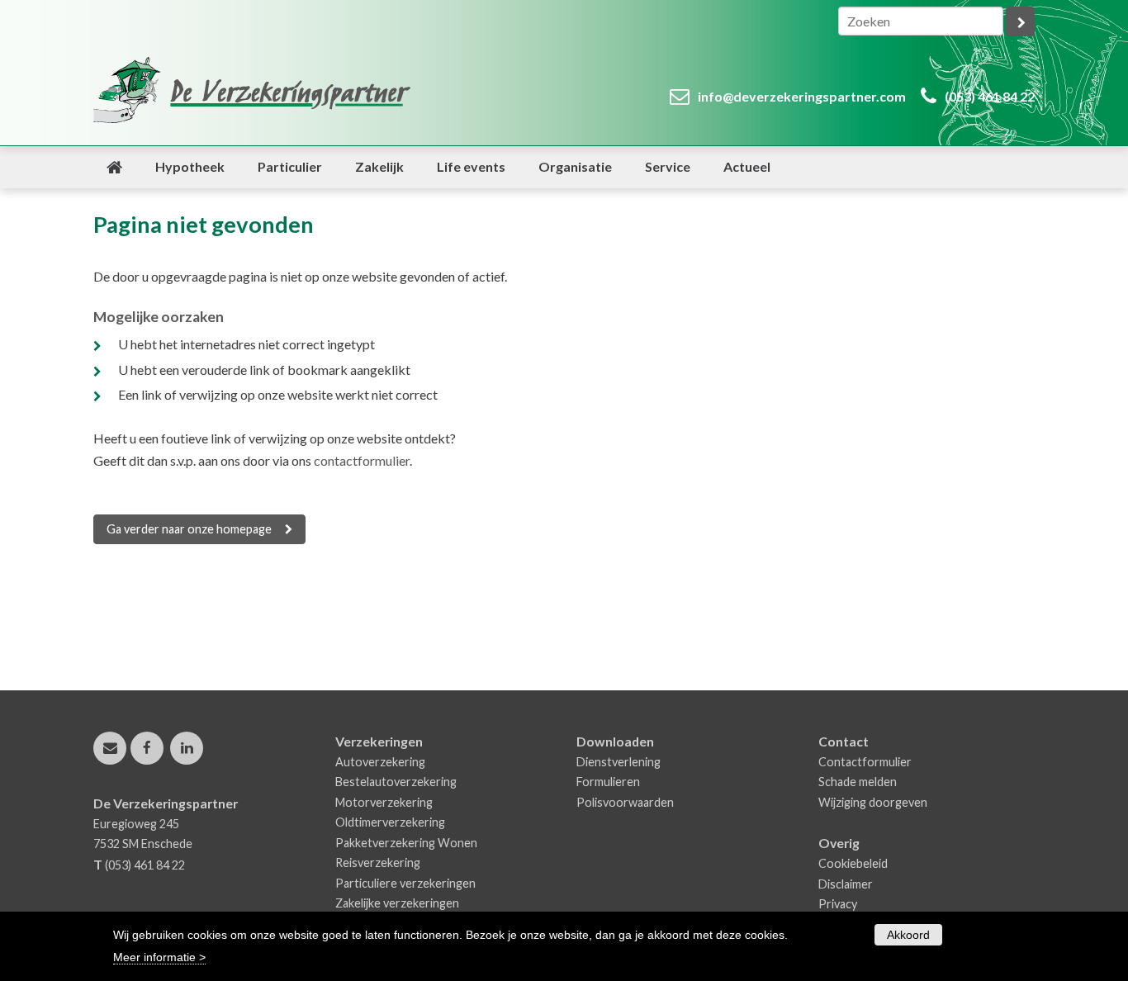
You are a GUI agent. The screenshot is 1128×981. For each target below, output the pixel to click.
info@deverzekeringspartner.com (802, 96)
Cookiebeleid (853, 863)
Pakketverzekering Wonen (406, 843)
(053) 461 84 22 (990, 96)
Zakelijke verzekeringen (397, 903)
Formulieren (608, 782)
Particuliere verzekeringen (405, 883)
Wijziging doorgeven (872, 802)
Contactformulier (865, 762)
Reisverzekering (377, 862)
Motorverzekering (384, 802)
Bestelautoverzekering (396, 782)
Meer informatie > (159, 957)
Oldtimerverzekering (390, 822)
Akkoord (908, 934)
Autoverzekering (380, 762)
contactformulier (362, 460)
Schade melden (857, 782)
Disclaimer (845, 884)
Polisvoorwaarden (625, 802)
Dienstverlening (618, 762)
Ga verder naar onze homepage (189, 529)
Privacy (837, 904)
